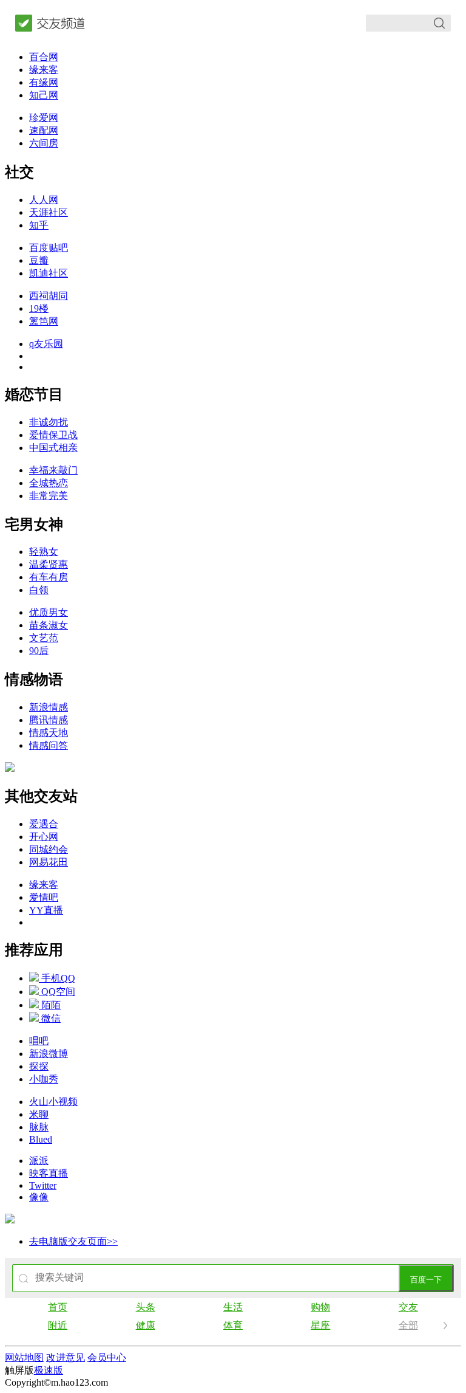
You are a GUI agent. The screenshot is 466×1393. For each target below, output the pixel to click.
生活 (233, 1307)
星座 (320, 1325)
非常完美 (48, 495)
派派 (39, 1160)
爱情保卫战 (53, 435)
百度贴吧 (48, 247)
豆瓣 (39, 260)
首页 (57, 1307)
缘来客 (43, 69)
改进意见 (65, 1357)
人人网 (43, 199)
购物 (320, 1307)
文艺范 (43, 638)
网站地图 (24, 1357)
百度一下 (426, 1279)
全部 (408, 1325)
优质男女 (48, 612)
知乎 (39, 225)
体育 (233, 1325)
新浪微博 (48, 1053)
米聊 (39, 1114)
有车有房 (48, 577)
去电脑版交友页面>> (73, 1241)
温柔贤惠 (48, 564)
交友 (408, 1307)
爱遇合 (43, 824)
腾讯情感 (48, 720)
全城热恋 (48, 483)
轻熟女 (43, 551)
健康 (145, 1325)
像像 (39, 1197)
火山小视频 (53, 1101)
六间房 (43, 143)
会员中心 (106, 1357)
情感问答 (48, 745)
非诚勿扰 (48, 422)
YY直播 (46, 910)
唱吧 (39, 1041)
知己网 (43, 95)
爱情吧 (43, 897)
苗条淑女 (48, 625)
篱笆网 (43, 321)
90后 (39, 650)
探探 (39, 1066)
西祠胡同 (48, 296)
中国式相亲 (53, 447)
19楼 (39, 308)
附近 (57, 1325)
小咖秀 (43, 1079)
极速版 (48, 1370)
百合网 (43, 57)
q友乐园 (46, 344)
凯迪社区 (48, 273)
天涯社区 (48, 212)
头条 (145, 1307)
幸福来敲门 (53, 470)
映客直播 (48, 1173)
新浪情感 (48, 707)
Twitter (42, 1185)
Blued (40, 1139)
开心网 (43, 836)
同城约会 (48, 849)
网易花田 (48, 862)
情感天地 (48, 732)
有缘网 (43, 82)
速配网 (43, 130)
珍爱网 (43, 117)
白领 (39, 590)
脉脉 (39, 1127)
